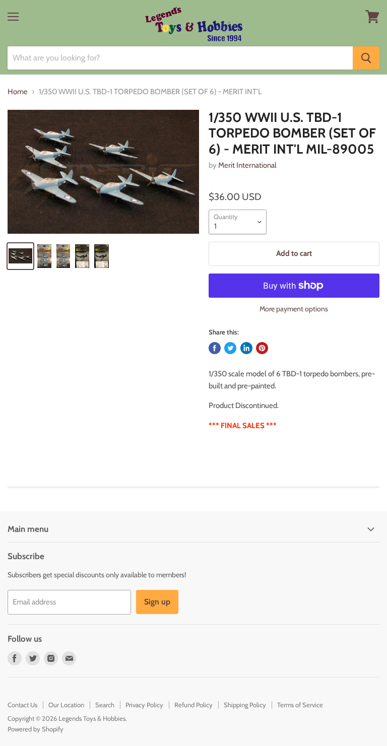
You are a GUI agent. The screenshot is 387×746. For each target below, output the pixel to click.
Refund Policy (193, 705)
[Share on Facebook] (215, 348)
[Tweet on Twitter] (230, 348)
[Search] (366, 58)
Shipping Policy (245, 705)
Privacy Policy (144, 705)
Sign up (157, 601)
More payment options (294, 309)
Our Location (66, 705)
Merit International (247, 165)
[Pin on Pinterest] (262, 348)
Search (104, 705)
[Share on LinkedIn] (246, 348)
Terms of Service (300, 705)
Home (18, 92)
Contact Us (22, 705)
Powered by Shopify (35, 729)
